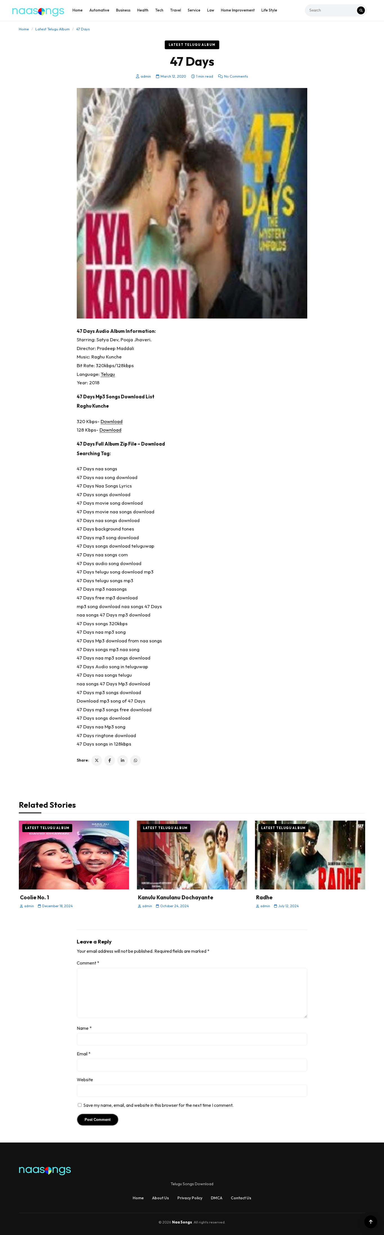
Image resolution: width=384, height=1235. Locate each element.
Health (142, 10)
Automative (99, 10)
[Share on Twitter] (96, 760)
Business (123, 10)
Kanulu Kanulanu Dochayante (175, 897)
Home (78, 10)
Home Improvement (238, 10)
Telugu (108, 374)
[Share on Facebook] (109, 760)
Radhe (264, 897)
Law (210, 10)
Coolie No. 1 (34, 897)
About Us (160, 1197)
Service (194, 10)
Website (85, 1079)
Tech (159, 10)
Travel (175, 10)
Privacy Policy (189, 1197)
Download (112, 421)
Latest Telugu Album (52, 29)
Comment (88, 963)
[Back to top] (370, 1221)
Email (84, 1053)
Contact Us (241, 1197)
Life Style (269, 10)
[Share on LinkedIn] (122, 760)
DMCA (216, 1197)
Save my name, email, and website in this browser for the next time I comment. (158, 1105)
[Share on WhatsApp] (135, 760)
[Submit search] (361, 10)
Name (84, 1028)
